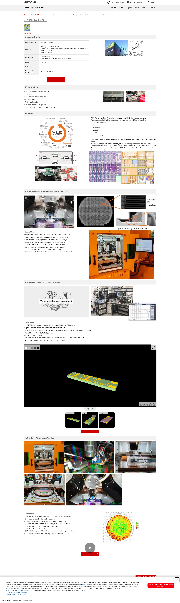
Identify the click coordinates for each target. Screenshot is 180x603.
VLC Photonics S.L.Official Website (55, 79)
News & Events (140, 8)
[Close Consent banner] (177, 580)
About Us (152, 8)
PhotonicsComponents (27, 32)
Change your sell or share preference (16, 592)
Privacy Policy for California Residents (16, 594)
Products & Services (116, 8)
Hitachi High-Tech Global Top (146, 576)
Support (129, 8)
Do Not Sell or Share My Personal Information (19, 590)
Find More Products (89, 431)
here (83, 584)
